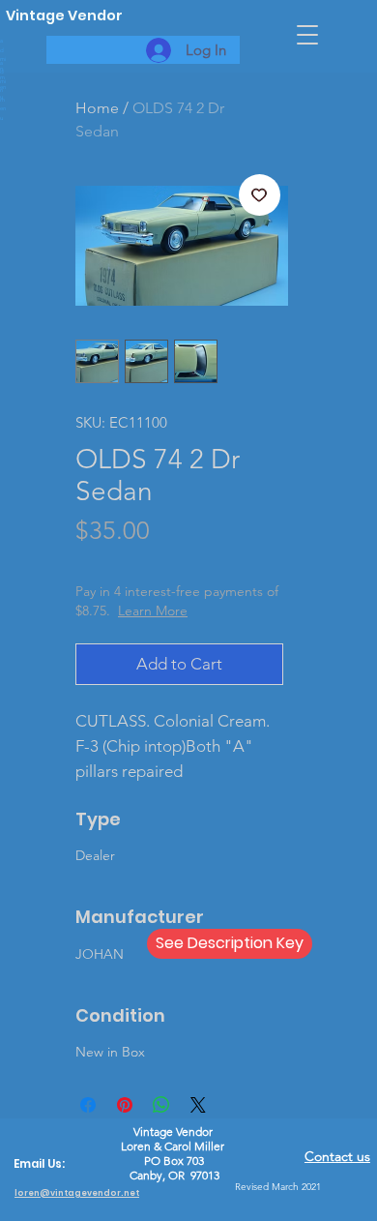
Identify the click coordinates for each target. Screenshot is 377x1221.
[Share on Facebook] (88, 1105)
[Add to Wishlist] (260, 195)
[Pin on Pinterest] (124, 1105)
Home (97, 108)
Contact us (337, 1156)
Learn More (153, 610)
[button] (307, 34)
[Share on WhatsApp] (161, 1105)
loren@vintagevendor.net (76, 1193)
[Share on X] (198, 1105)
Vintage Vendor (64, 15)
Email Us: (39, 1164)
